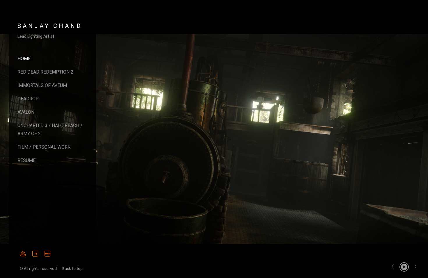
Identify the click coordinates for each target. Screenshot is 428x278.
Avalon (25, 112)
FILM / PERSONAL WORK (43, 147)
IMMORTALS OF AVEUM (42, 85)
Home (24, 58)
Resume (26, 160)
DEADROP (28, 98)
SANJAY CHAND (49, 25)
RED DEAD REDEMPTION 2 (45, 72)
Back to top (73, 268)
